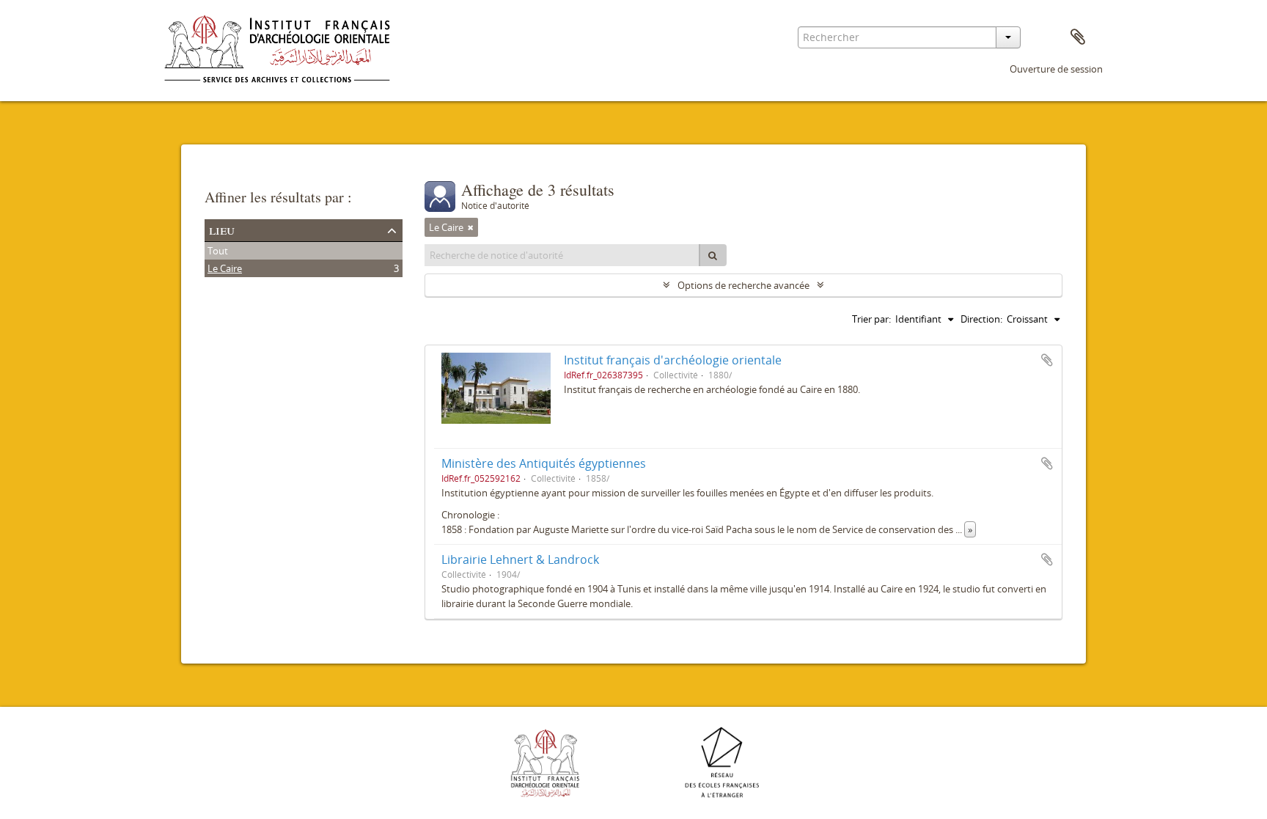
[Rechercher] (713, 255)
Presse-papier (1077, 37)
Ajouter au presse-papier (1047, 360)
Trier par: (871, 319)
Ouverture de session (1056, 69)
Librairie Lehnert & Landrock (520, 559)
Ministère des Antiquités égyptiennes (543, 463)
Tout (218, 250)
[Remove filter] (471, 227)
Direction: (981, 319)
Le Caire (225, 268)
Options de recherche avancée (743, 285)
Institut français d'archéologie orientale (673, 360)
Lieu (222, 229)
